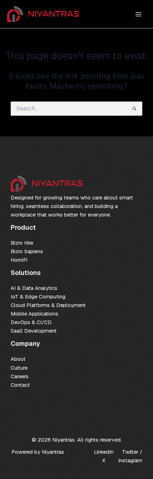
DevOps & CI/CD (31, 322)
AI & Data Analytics (34, 288)
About (18, 358)
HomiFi (19, 259)
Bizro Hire (22, 242)
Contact (20, 384)
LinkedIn (104, 451)
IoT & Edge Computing (38, 296)
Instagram (130, 460)
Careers (19, 376)
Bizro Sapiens (27, 251)
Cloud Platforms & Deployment (48, 305)
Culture (19, 367)
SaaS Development (34, 330)
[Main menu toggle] (138, 14)
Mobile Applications (34, 313)
